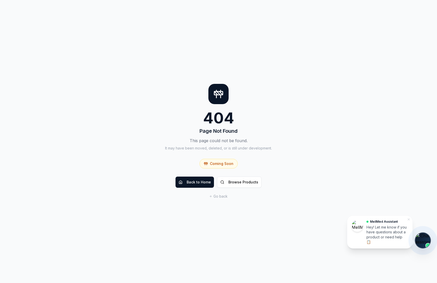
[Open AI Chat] (423, 240)
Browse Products (243, 182)
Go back (220, 196)
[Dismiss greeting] (408, 219)
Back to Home (199, 182)
